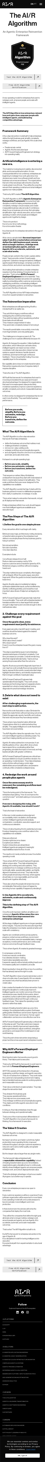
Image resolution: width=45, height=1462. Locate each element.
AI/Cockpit (6, 1324)
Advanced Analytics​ (10, 1381)
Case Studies (7, 1408)
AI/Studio (6, 1339)
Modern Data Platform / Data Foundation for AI (19, 1373)
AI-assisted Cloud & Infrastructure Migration (19, 1359)
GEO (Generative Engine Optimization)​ (16, 1377)
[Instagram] (27, 1312)
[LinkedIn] (17, 1312)
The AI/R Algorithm (9, 1397)
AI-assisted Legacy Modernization (14, 1356)
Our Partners (7, 1412)
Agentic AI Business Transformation (15, 1401)
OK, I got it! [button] (22, 1455)
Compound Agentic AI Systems (13, 1363)
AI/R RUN (5, 1384)
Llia (4, 1328)
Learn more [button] (30, 1449)
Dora (4, 1332)
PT (35, 4)
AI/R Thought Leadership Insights (14, 1432)
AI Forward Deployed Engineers (13, 1425)
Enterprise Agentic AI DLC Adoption (15, 1370)
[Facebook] (22, 1312)
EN (32, 4)
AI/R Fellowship (8, 1429)
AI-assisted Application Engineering (15, 1352)
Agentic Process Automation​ (13, 1366)
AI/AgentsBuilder (9, 1335)
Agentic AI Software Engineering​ (14, 1405)
